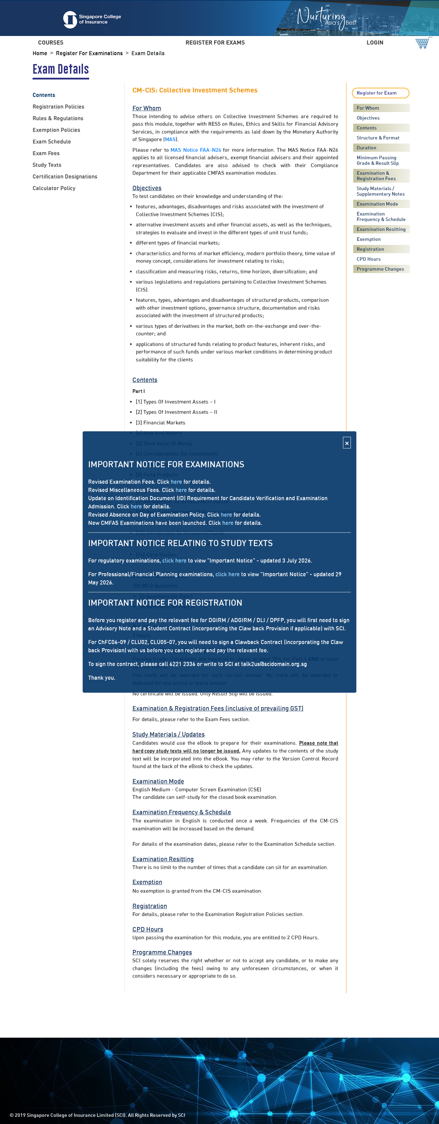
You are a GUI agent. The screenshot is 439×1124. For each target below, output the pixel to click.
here (176, 481)
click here (174, 560)
